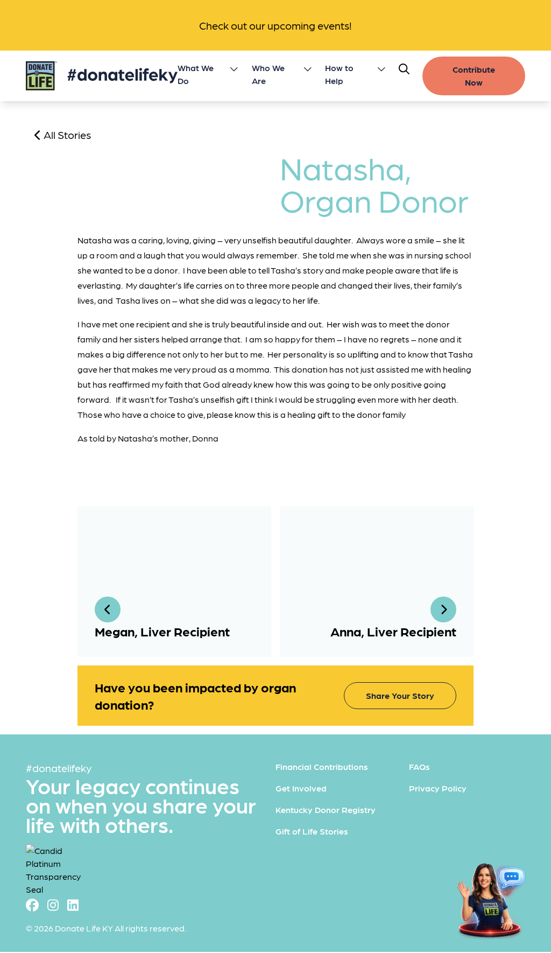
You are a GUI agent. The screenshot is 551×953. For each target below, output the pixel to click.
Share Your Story (400, 695)
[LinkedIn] (73, 904)
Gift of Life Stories (312, 831)
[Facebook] (32, 904)
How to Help (339, 74)
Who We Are (268, 74)
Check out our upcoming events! (275, 25)
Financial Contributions (322, 766)
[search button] (404, 69)
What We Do (196, 74)
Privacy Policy (438, 788)
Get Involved (301, 788)
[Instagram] (53, 904)
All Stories (66, 134)
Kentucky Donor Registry (326, 809)
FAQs (419, 766)
